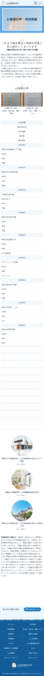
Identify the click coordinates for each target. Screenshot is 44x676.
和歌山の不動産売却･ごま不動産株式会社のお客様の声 (33, 620)
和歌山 (9, 556)
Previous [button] (2, 102)
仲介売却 (33, 624)
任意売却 (11, 634)
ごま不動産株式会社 (33, 643)
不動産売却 (22, 556)
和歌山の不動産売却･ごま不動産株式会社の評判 (11, 620)
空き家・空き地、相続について (33, 629)
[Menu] (40, 3)
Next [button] (41, 102)
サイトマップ (33, 658)
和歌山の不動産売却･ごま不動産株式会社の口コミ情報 (33, 615)
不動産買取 (11, 629)
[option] (11, 104)
